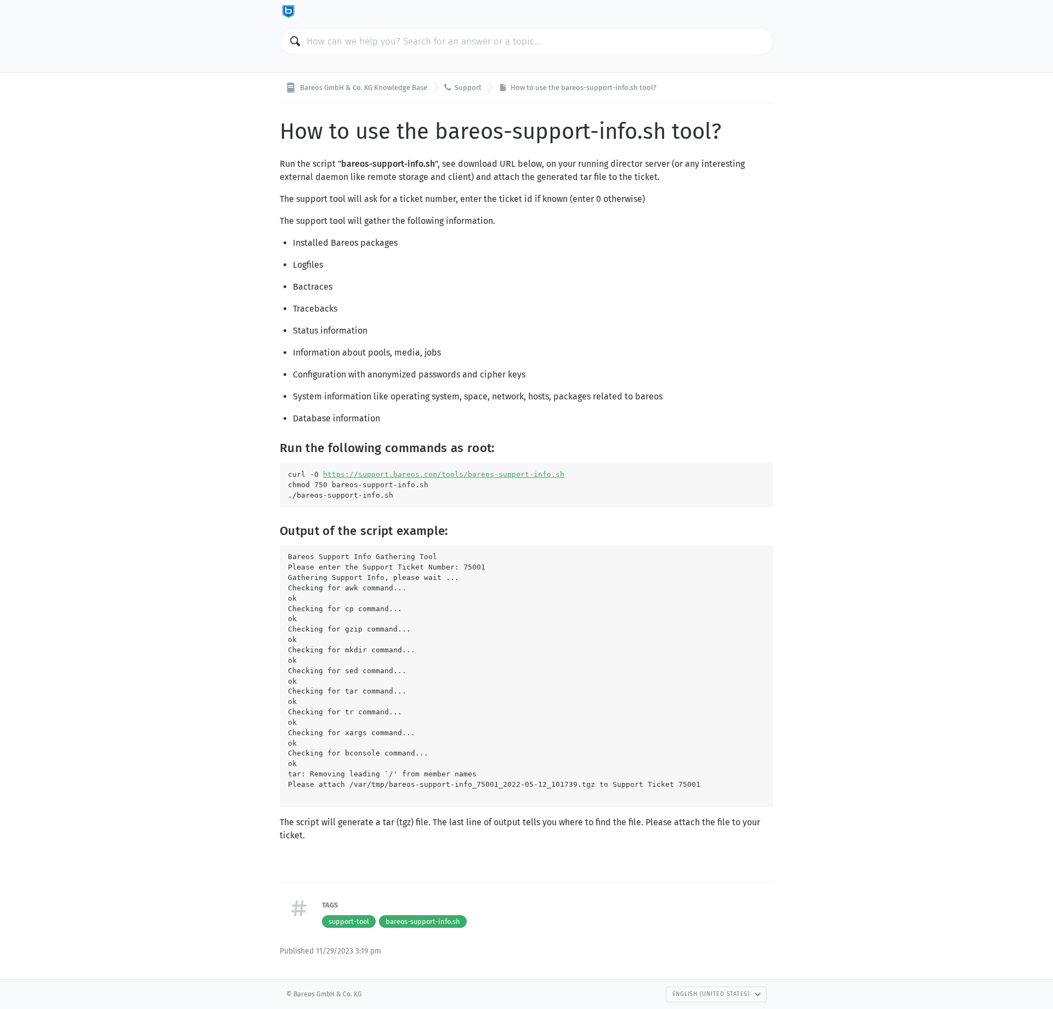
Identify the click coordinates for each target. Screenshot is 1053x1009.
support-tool (349, 921)
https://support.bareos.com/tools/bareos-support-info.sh (443, 474)
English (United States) (711, 993)
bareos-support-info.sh (423, 921)
